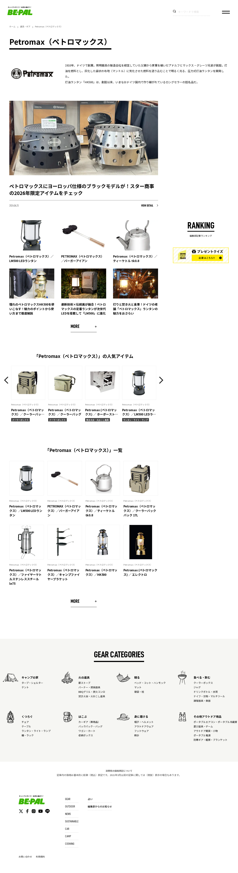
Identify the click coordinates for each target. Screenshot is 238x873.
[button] (7, 380)
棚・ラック (28, 735)
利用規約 (40, 856)
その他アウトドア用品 (207, 716)
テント (25, 687)
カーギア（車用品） (89, 722)
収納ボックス (85, 735)
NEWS (68, 813)
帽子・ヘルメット (144, 722)
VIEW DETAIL (147, 205)
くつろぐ (27, 716)
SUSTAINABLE (71, 821)
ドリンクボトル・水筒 (206, 691)
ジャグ (197, 687)
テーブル (26, 726)
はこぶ (82, 716)
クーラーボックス (203, 683)
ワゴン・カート (86, 731)
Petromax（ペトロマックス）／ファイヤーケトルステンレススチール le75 (25, 577)
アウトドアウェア (144, 726)
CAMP (68, 836)
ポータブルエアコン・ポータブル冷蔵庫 (215, 722)
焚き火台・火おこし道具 (91, 696)
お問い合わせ (25, 856)
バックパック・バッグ (90, 726)
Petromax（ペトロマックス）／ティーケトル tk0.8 (102, 510)
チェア (25, 722)
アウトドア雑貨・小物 (206, 731)
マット (137, 687)
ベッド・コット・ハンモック (150, 683)
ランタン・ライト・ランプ (36, 731)
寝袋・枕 (139, 691)
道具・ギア (25, 26)
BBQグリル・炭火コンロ (91, 691)
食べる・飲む (202, 677)
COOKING (69, 843)
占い (90, 799)
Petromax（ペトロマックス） (23, 500)
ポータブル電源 (202, 735)
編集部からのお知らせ (100, 806)
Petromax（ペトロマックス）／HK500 (102, 572)
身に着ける (141, 716)
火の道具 (84, 677)
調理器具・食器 (202, 700)
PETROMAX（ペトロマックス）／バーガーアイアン (64, 510)
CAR (67, 828)
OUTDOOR (70, 806)
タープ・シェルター (32, 683)
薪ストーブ (84, 683)
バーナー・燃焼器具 (89, 687)
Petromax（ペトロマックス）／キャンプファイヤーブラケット (63, 574)
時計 (136, 735)
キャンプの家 (30, 677)
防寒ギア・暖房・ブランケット (210, 740)
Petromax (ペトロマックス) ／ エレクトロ (140, 572)
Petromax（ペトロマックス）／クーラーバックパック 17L (139, 510)
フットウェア (141, 731)
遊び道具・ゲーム (203, 726)
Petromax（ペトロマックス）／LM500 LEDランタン (25, 510)
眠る (137, 677)
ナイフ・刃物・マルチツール (209, 696)
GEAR (67, 799)
